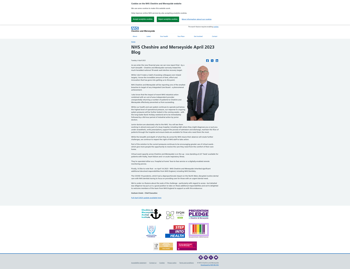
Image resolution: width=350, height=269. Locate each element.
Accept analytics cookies (142, 19)
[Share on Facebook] (207, 61)
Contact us (152, 263)
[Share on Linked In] (217, 61)
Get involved (198, 36)
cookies (215, 27)
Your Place (180, 36)
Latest (149, 36)
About (135, 36)
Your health (164, 36)
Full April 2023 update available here (146, 198)
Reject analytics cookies (167, 19)
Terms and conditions (186, 263)
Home (133, 42)
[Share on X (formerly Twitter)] (212, 61)
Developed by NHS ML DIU (210, 265)
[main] (175, 125)
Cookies (162, 263)
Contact (214, 36)
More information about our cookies (196, 19)
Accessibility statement (138, 263)
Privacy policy (172, 263)
